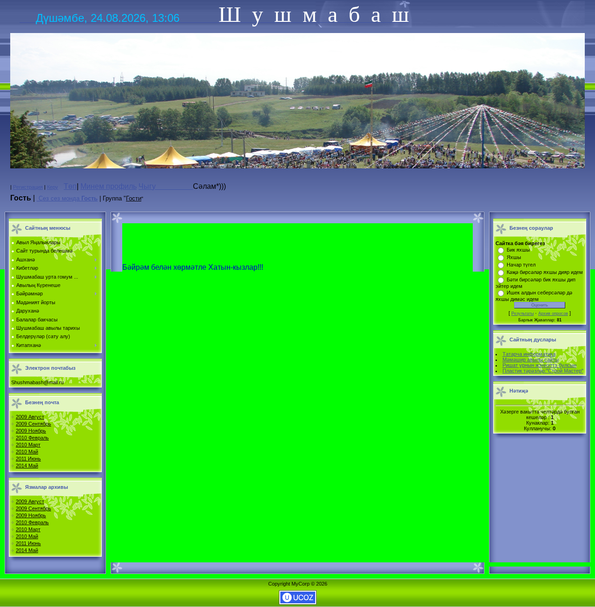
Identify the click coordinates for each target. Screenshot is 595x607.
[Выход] (297, 166)
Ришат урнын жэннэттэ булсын (539, 365)
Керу (52, 187)
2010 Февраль (32, 437)
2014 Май (27, 465)
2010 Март (28, 444)
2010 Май (27, 451)
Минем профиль (108, 186)
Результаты (522, 313)
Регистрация (28, 187)
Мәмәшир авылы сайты (530, 359)
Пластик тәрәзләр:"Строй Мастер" (542, 371)
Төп (70, 186)
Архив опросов (553, 313)
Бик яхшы (518, 250)
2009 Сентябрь (33, 424)
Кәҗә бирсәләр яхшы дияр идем (545, 272)
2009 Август (30, 417)
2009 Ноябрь (31, 431)
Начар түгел (521, 264)
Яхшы (514, 257)
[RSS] (38, 198)
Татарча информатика (528, 354)
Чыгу (166, 186)
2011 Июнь (28, 458)
